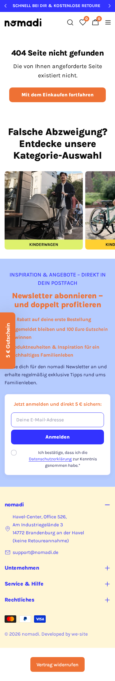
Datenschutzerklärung (50, 459)
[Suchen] (70, 22)
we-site (79, 634)
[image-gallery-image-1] (44, 210)
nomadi (30, 634)
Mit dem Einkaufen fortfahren (57, 95)
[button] (7, 340)
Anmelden (57, 437)
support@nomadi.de (35, 552)
